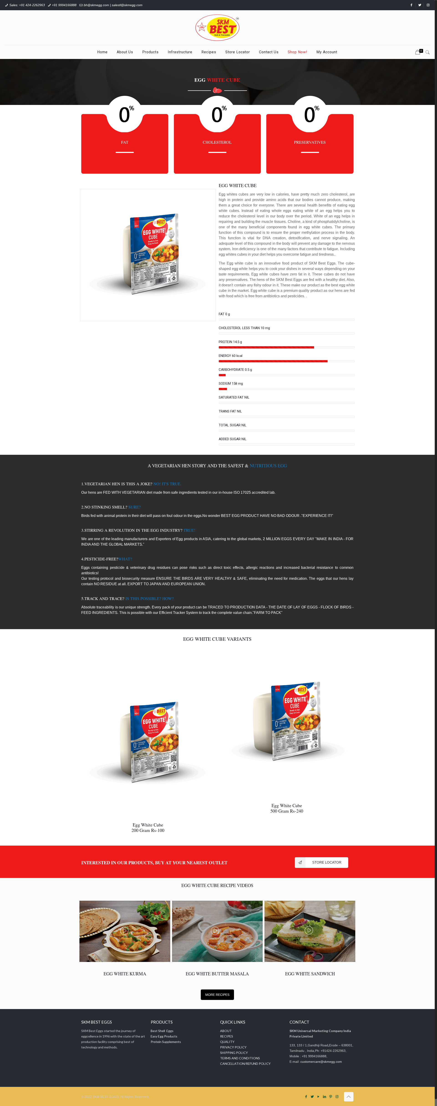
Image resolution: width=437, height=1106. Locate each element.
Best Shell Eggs (162, 1031)
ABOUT (226, 1031)
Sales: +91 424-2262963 (27, 5)
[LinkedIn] (324, 1096)
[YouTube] (318, 1096)
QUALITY (227, 1042)
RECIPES (226, 1036)
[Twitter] (312, 1096)
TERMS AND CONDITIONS (240, 1058)
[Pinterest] (330, 1096)
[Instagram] (337, 1096)
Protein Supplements (166, 1042)
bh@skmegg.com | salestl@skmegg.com (113, 5)
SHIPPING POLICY (234, 1053)
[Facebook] (306, 1096)
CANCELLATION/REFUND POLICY (245, 1063)
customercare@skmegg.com (321, 1061)
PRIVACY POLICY (233, 1047)
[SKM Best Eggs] (217, 27)
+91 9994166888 (64, 5)
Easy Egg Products (164, 1036)
